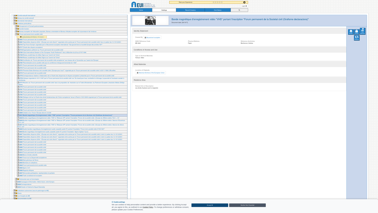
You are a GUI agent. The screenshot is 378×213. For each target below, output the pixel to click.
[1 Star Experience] (214, 2)
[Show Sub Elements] (14, 15)
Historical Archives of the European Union (151, 73)
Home (141, 10)
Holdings (164, 10)
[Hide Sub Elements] (14, 24)
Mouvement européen (153, 37)
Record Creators (190, 10)
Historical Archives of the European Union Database (148, 4)
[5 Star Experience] (222, 2)
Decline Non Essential (247, 205)
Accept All (210, 205)
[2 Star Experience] (216, 2)
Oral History (217, 10)
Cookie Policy (148, 207)
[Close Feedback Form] (244, 2)
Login (244, 6)
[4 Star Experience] (220, 2)
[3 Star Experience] (218, 2)
